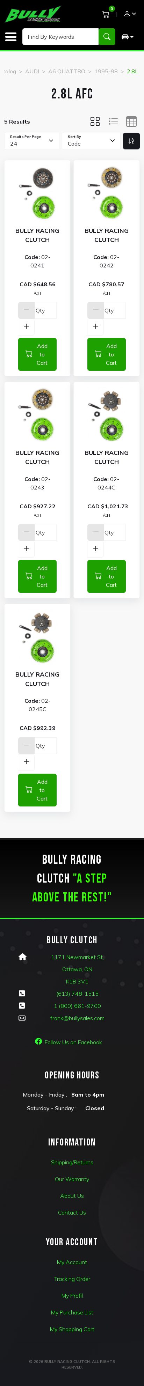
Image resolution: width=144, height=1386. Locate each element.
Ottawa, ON (77, 969)
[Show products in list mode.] (113, 121)
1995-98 (106, 71)
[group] (127, 36)
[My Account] (130, 14)
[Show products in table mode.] (131, 121)
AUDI (32, 71)
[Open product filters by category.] (127, 36)
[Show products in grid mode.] (95, 121)
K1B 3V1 (77, 981)
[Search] (107, 36)
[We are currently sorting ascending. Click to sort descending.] (131, 141)
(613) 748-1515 (77, 993)
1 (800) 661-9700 (77, 1005)
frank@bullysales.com (77, 1018)
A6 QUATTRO (66, 71)
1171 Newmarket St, (77, 956)
